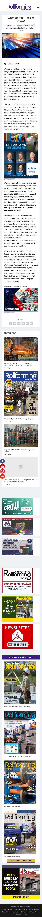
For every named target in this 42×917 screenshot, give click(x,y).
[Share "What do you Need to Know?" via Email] (27, 323)
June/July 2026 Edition (12, 806)
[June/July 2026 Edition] (20, 782)
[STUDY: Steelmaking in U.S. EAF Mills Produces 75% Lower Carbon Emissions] (21, 349)
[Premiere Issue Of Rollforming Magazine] (21, 393)
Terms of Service (21, 915)
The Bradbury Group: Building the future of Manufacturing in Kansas (21, 481)
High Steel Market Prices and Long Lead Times (19, 451)
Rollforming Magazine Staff (17, 25)
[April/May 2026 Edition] (20, 832)
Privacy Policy (34, 912)
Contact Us (24, 912)
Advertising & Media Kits (31, 909)
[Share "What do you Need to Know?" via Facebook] (11, 323)
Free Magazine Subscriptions (20, 906)
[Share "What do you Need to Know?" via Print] (31, 323)
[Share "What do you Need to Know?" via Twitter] (15, 323)
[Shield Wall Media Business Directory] (20, 682)
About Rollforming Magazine (11, 909)
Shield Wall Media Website (10, 912)
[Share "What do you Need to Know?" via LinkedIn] (23, 323)
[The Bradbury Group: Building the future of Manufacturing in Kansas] (21, 467)
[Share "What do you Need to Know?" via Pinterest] (19, 323)
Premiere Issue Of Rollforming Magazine (19, 419)
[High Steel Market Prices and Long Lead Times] (21, 435)
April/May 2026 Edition (12, 856)
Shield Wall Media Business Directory (17, 707)
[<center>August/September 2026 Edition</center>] (20, 732)
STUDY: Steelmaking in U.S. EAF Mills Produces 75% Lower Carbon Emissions (18, 365)
